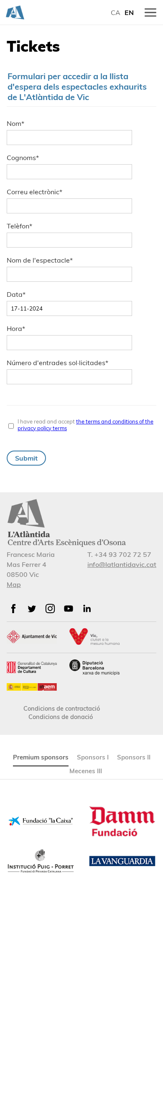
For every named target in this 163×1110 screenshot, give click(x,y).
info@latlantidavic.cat (121, 564)
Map (14, 584)
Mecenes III (85, 771)
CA (115, 12)
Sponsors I (93, 757)
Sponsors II (133, 757)
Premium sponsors (41, 757)
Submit (26, 458)
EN (129, 12)
